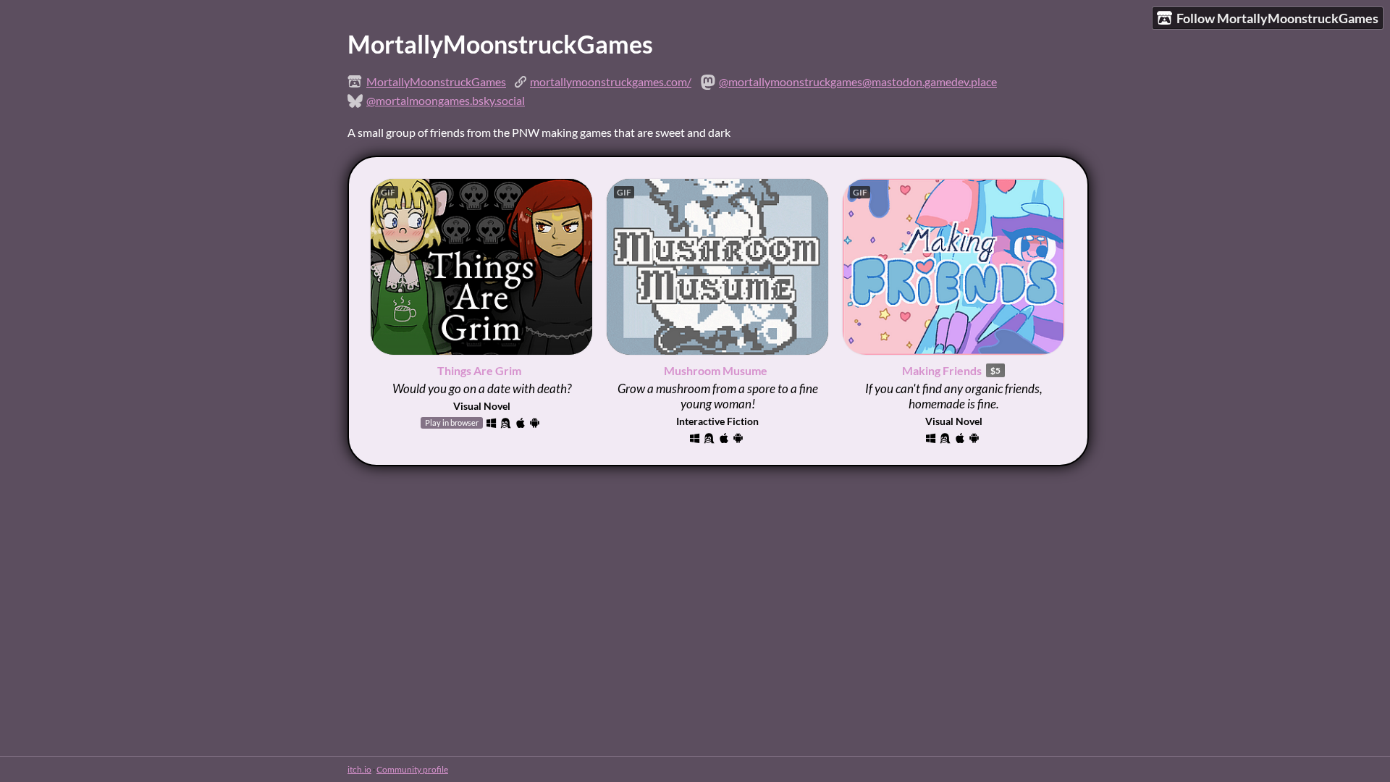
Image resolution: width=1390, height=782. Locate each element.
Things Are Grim (479, 370)
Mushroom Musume (715, 370)
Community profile (412, 769)
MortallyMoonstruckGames (436, 81)
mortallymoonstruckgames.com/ (610, 81)
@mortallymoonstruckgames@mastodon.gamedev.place (858, 81)
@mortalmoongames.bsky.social (445, 100)
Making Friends (942, 370)
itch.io (359, 769)
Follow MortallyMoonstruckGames (1277, 18)
